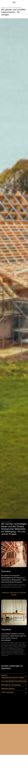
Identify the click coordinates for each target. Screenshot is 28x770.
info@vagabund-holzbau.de (15, 753)
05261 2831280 (12, 751)
